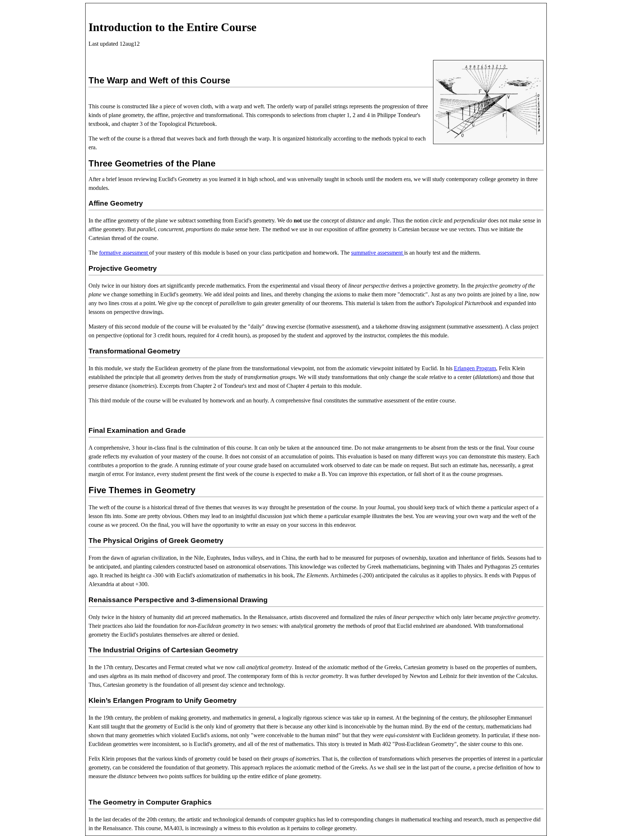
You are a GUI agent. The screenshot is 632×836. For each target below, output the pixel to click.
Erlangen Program (475, 368)
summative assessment (377, 253)
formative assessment (124, 253)
